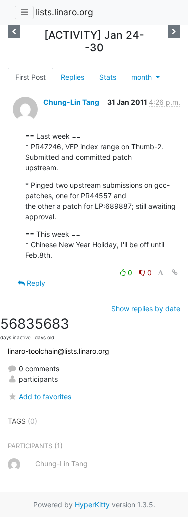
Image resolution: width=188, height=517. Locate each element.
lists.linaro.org (64, 12)
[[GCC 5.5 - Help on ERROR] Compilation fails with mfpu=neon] (14, 31)
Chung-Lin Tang (71, 102)
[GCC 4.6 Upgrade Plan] (174, 31)
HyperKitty (92, 504)
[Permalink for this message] (174, 272)
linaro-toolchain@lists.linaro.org (58, 351)
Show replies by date (145, 308)
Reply (35, 283)
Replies (72, 77)
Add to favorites (45, 396)
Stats (107, 77)
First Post (30, 77)
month (142, 77)
